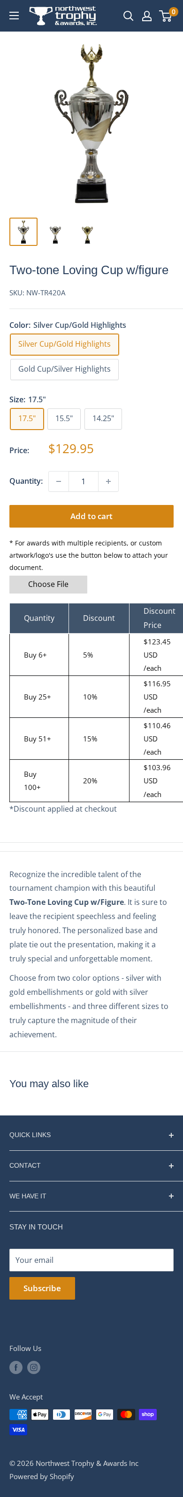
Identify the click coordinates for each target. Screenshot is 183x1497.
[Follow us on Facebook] (16, 1367)
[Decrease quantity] (59, 481)
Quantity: (26, 481)
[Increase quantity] (108, 481)
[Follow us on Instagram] (33, 1367)
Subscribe (42, 1288)
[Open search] (128, 16)
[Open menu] (14, 15)
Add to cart (91, 516)
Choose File (48, 584)
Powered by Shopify (41, 1476)
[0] (166, 16)
